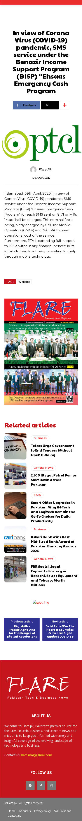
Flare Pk (44, 169)
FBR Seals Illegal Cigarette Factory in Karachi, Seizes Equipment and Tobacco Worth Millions (54, 575)
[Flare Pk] (34, 169)
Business (40, 438)
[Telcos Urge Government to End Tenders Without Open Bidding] (15, 446)
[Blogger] (30, 785)
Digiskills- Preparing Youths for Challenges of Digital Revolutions (22, 631)
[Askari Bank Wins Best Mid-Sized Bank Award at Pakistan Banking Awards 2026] (15, 539)
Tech (37, 495)
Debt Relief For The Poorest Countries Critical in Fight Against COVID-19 (60, 631)
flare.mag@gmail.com (36, 755)
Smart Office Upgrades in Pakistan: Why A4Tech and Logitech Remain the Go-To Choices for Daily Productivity (53, 511)
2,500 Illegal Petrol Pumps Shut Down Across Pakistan (54, 480)
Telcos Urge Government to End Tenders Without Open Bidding (52, 450)
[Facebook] (41, 785)
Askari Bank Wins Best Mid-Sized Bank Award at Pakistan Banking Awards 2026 (53, 543)
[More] (64, 105)
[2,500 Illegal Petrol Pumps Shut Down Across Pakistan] (15, 476)
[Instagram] (51, 785)
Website (24, 281)
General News (43, 467)
